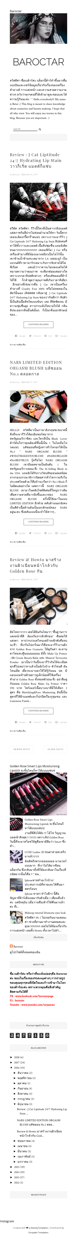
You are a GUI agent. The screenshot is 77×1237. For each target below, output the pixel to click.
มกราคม (23, 1162)
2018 (17, 1057)
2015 (17, 1167)
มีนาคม (22, 1151)
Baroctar (38, 62)
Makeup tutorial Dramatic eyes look (45, 913)
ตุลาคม (22, 1083)
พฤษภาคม (24, 1141)
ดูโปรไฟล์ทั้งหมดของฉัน (25, 952)
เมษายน (23, 1146)
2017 (17, 1062)
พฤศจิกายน (25, 1078)
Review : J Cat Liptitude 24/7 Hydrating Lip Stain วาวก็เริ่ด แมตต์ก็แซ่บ (36, 160)
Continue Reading (38, 324)
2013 (16, 1177)
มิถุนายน (23, 1104)
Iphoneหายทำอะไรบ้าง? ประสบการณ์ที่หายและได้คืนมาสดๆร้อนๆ (44, 885)
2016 (17, 1068)
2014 (17, 1172)
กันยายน (23, 1089)
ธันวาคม (23, 1073)
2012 (17, 1183)
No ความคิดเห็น (18, 345)
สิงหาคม (23, 1094)
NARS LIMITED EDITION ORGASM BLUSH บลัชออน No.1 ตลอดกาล (36, 368)
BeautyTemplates (39, 1227)
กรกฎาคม (24, 1099)
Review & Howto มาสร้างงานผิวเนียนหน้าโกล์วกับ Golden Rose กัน (35, 565)
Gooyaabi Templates (38, 1232)
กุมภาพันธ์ (24, 1157)
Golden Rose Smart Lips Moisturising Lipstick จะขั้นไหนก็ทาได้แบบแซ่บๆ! (44, 824)
